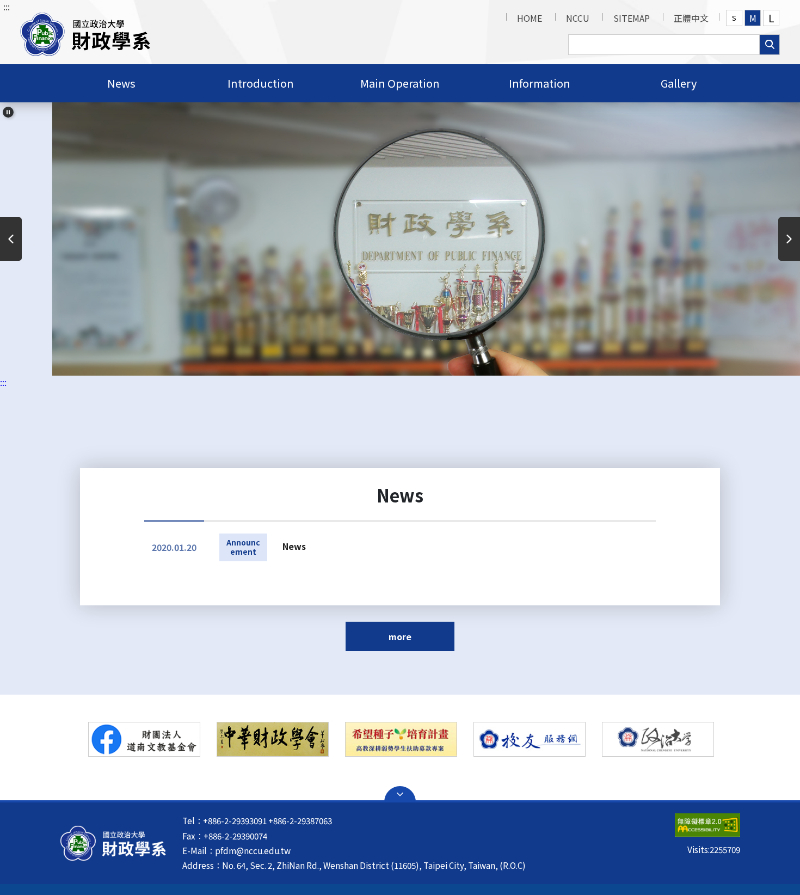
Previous (11, 239)
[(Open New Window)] (401, 739)
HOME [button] (529, 17)
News (294, 546)
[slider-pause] (8, 112)
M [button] (752, 18)
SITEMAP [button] (631, 17)
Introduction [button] (260, 83)
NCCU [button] (577, 17)
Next (789, 239)
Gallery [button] (679, 83)
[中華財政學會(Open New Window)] (273, 739)
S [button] (734, 18)
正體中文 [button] (691, 17)
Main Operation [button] (400, 83)
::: (6, 6)
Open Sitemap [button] (400, 794)
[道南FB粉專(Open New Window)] (144, 739)
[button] (85, 32)
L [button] (771, 18)
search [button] (769, 44)
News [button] (121, 83)
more (400, 636)
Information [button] (539, 83)
